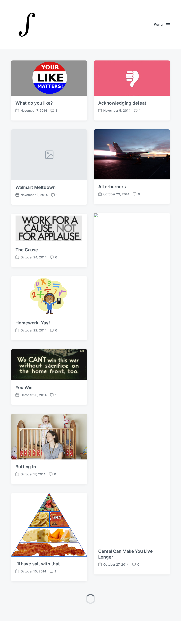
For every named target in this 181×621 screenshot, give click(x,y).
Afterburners (112, 186)
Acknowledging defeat (122, 103)
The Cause (26, 249)
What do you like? (34, 103)
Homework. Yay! (32, 323)
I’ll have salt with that (37, 563)
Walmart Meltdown (35, 187)
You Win (23, 387)
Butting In (25, 466)
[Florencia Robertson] (27, 25)
